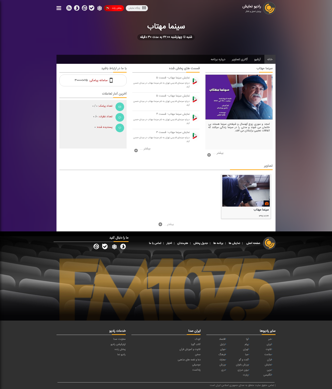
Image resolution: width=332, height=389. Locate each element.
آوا (247, 339)
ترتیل (223, 344)
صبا (247, 354)
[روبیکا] (99, 9)
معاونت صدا (119, 339)
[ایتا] (84, 9)
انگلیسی (267, 375)
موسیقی (196, 365)
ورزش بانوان (242, 365)
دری (223, 370)
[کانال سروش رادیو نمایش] (123, 247)
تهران (246, 349)
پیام (247, 344)
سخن (198, 354)
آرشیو (257, 59)
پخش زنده (116, 8)
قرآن (269, 360)
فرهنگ (222, 354)
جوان (223, 349)
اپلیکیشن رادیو (118, 344)
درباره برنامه (218, 59)
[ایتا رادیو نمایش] (95, 247)
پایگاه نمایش (134, 8)
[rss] (69, 9)
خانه (270, 59)
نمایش (268, 365)
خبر (270, 339)
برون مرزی (243, 370)
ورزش (222, 365)
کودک (198, 339)
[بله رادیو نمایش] (104, 247)
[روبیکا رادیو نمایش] (114, 247)
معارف (222, 360)
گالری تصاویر (240, 59)
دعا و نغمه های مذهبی (189, 360)
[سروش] (92, 9)
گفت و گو (244, 360)
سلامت (268, 354)
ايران (269, 344)
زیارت (246, 375)
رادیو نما (121, 354)
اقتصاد (222, 339)
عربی (269, 370)
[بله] (77, 9)
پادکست (196, 370)
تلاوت (269, 349)
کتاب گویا (196, 344)
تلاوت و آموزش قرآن (190, 349)
